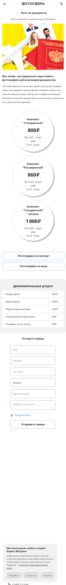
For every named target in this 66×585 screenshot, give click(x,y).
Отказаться (31, 575)
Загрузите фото (23, 415)
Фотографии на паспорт (33, 256)
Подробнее (14, 575)
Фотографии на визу (33, 266)
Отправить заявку (33, 424)
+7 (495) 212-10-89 (61, 4)
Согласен (47, 575)
